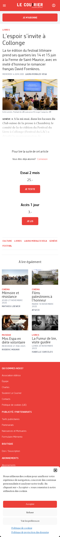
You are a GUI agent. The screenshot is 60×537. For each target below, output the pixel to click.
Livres (6, 30)
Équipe (5, 381)
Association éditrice (11, 375)
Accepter (30, 504)
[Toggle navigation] (4, 5)
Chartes (5, 387)
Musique (6, 335)
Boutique (7, 444)
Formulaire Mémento (12, 437)
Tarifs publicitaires (11, 419)
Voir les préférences (30, 521)
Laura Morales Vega (35, 241)
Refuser (30, 513)
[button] (55, 470)
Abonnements (9, 465)
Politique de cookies (21, 528)
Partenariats (8, 425)
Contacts (6, 399)
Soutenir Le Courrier (12, 393)
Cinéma (6, 289)
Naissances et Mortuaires (14, 431)
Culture (7, 241)
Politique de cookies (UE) (14, 405)
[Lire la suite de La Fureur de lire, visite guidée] (45, 322)
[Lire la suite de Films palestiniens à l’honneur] (45, 277)
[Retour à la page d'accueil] (30, 5)
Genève (53, 241)
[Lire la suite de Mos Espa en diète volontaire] (15, 322)
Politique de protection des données (30, 532)
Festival (7, 246)
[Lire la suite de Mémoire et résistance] (15, 277)
